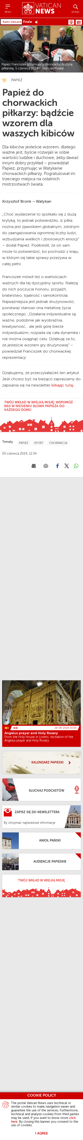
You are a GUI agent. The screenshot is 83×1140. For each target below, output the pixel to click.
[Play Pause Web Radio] (37, 22)
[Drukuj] (46, 466)
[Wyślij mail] (34, 466)
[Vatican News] (41, 8)
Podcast (71, 22)
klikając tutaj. (62, 385)
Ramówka (79, 22)
